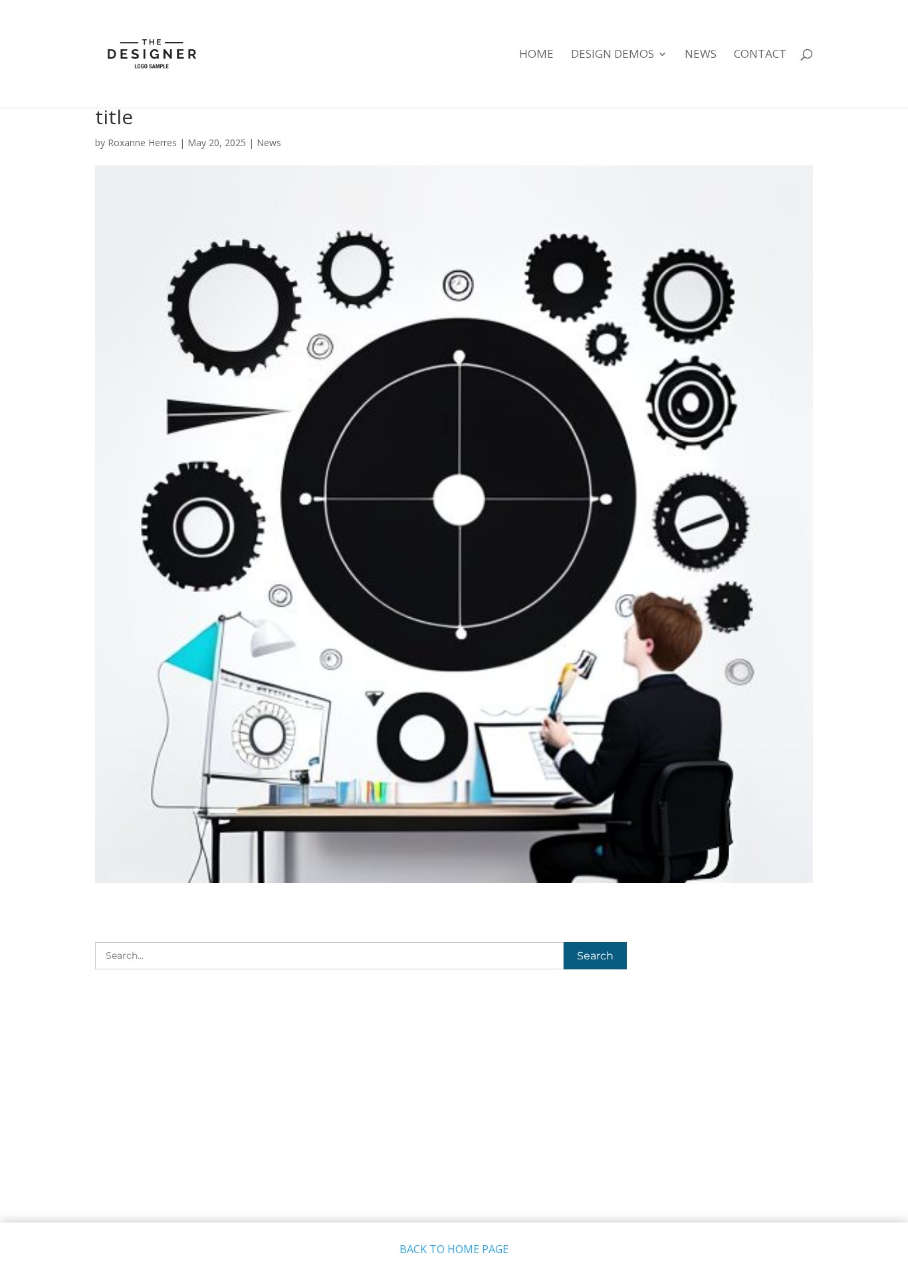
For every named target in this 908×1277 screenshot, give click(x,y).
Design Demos (612, 55)
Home (536, 55)
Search (595, 955)
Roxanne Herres (142, 142)
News (701, 55)
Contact (760, 55)
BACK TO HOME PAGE (454, 1249)
